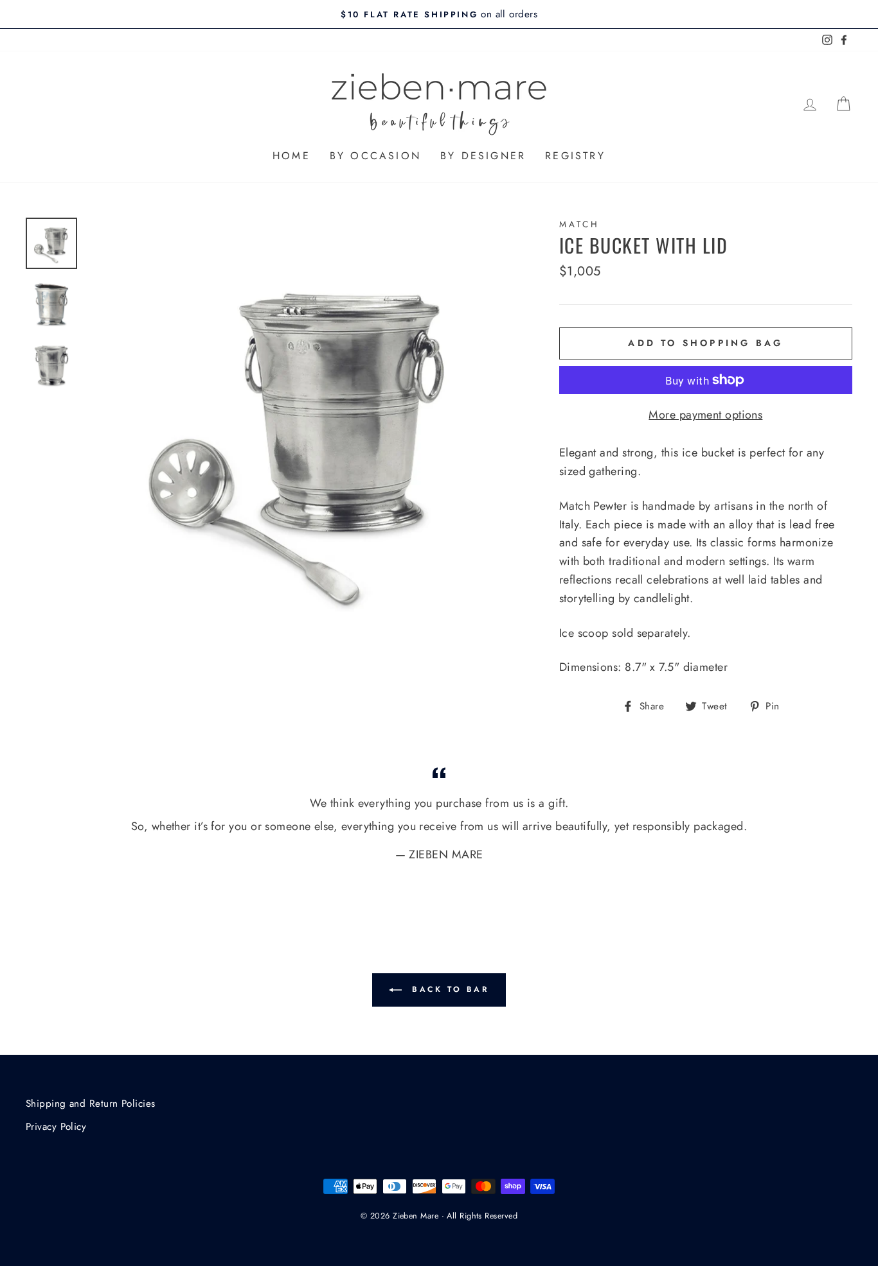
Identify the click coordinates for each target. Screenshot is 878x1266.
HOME (291, 155)
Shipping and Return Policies (91, 1104)
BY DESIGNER (483, 155)
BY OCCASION (375, 155)
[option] (439, 14)
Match (579, 224)
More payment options (705, 414)
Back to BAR (447, 988)
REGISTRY (575, 155)
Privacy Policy (56, 1127)
